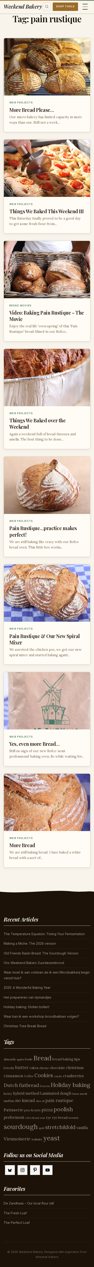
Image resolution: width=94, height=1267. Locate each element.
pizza (47, 1109)
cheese (44, 1068)
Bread (42, 1058)
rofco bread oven (35, 1117)
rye (48, 1117)
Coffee (29, 1076)
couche (58, 1076)
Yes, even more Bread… (34, 744)
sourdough (21, 1126)
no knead (25, 1100)
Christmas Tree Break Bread (25, 1026)
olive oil (40, 1101)
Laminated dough (55, 1093)
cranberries (73, 1076)
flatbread (29, 1085)
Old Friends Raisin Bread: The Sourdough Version (41, 953)
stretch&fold (60, 1127)
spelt (41, 1128)
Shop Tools (65, 6)
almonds (10, 1059)
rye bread (60, 1117)
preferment (14, 1117)
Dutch (11, 1085)
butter (22, 1067)
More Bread (22, 845)
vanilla (82, 1127)
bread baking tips (66, 1059)
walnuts (36, 1139)
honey (8, 1094)
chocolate (57, 1068)
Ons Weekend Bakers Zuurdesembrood (34, 963)
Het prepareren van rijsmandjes (27, 997)
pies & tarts (32, 1110)
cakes (33, 1068)
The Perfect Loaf (17, 1222)
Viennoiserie (17, 1139)
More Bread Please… (31, 110)
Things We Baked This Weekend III (46, 211)
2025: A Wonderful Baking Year (27, 987)
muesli (83, 1093)
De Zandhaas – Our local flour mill (29, 1203)
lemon (75, 1093)
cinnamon (13, 1075)
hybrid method (26, 1093)
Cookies (43, 1075)
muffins (9, 1101)
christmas (75, 1067)
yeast (51, 1138)
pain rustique (59, 1100)
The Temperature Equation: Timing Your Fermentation (44, 934)
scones (73, 1118)
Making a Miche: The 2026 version (30, 943)
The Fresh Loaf (15, 1213)
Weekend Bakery (23, 6)
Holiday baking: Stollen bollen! (26, 1007)
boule (28, 1059)
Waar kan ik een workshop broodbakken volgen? (41, 1016)
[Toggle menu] (85, 6)
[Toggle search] (47, 7)
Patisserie (13, 1109)
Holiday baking (70, 1085)
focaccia (45, 1086)
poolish (63, 1109)
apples (20, 1059)
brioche (9, 1068)
